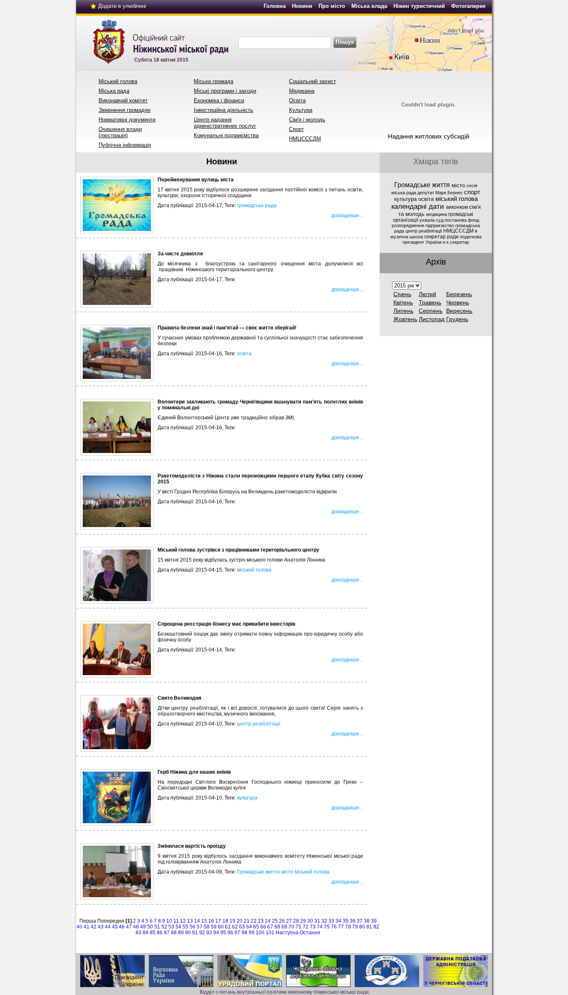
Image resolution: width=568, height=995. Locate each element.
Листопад (432, 319)
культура (247, 798)
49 (143, 927)
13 (190, 921)
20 (239, 921)
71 (298, 927)
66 (263, 927)
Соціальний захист (312, 81)
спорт (472, 192)
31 (317, 921)
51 (157, 927)
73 (313, 927)
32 (324, 921)
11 (176, 921)
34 (338, 921)
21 (246, 921)
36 (353, 921)
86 (160, 933)
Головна (275, 6)
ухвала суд (432, 220)
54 (178, 927)
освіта (244, 353)
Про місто (332, 6)
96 (230, 933)
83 (138, 933)
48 (136, 927)
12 (183, 921)
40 (79, 927)
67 (270, 927)
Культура (300, 110)
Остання (310, 933)
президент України (423, 242)
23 (261, 921)
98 (244, 933)
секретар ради (442, 237)
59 (214, 927)
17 (218, 921)
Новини (302, 6)
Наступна (287, 933)
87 (167, 933)
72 (306, 927)
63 (242, 927)
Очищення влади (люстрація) (120, 132)
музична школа (407, 236)
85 (153, 933)
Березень (459, 294)
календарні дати (418, 206)
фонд (473, 220)
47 (129, 927)
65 (256, 927)
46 (122, 927)
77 (341, 927)
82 (376, 927)
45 (115, 927)
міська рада (404, 192)
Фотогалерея (468, 6)
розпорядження (408, 225)
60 (221, 927)
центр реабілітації (258, 724)
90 (188, 933)
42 (93, 927)
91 (195, 933)
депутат (426, 192)
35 (345, 921)
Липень (403, 310)
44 (108, 927)
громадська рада (257, 205)
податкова (471, 236)
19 (232, 921)
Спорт (296, 129)
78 (348, 927)
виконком (457, 207)
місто (287, 872)
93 (209, 933)
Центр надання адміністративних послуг (225, 122)
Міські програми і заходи (225, 91)
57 (200, 927)
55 (185, 927)
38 (367, 921)
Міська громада (213, 81)
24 (268, 921)
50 (150, 927)
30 (310, 921)
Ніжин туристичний (419, 6)
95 (223, 933)
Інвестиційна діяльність (223, 110)
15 (204, 921)
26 (282, 921)
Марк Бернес (449, 192)
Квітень (403, 302)
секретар (459, 242)
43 (101, 927)
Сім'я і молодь (307, 119)
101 (270, 933)
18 (225, 921)
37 (360, 921)
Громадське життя (258, 872)
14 (197, 921)
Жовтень (405, 319)
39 (374, 921)
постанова (456, 220)
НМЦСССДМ (305, 139)
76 (334, 927)
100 (260, 933)
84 (145, 933)
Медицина (301, 91)
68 (277, 927)
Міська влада (369, 6)
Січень (402, 294)
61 (228, 927)
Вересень (459, 310)
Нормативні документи (127, 119)
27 (289, 921)
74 (320, 927)
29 (303, 921)
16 (211, 921)
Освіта (297, 100)
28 (296, 921)
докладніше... (347, 215)
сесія (472, 185)
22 (254, 921)
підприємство (440, 225)
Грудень (457, 319)
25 (275, 921)
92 (202, 933)
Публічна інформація (125, 145)
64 (249, 927)
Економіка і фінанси (219, 100)
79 (355, 927)
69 (284, 927)
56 (192, 927)
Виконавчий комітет (123, 100)
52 (164, 927)
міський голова (254, 570)
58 (207, 927)
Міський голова (118, 81)
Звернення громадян (125, 110)
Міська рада (114, 91)
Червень (457, 302)
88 (174, 933)
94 (216, 933)
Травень (430, 302)
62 (235, 927)
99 (251, 933)
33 (331, 921)
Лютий (427, 294)
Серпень (430, 310)
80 (362, 927)
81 (369, 927)
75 (327, 927)
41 (86, 927)
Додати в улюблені (122, 6)
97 (237, 933)
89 (181, 933)
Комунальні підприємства (226, 135)
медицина (437, 214)
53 (171, 927)
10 (169, 921)
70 (291, 927)
